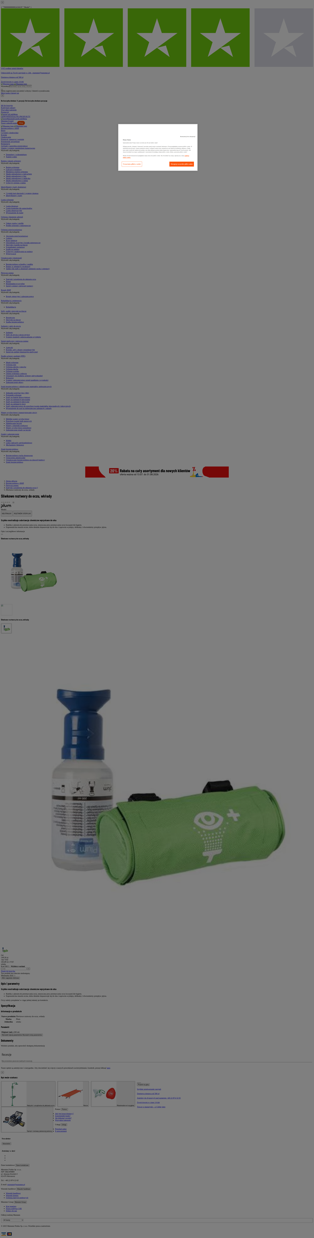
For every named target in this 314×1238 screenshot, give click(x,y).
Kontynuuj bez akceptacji (187, 136)
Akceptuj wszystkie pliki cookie (182, 164)
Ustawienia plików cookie (132, 164)
